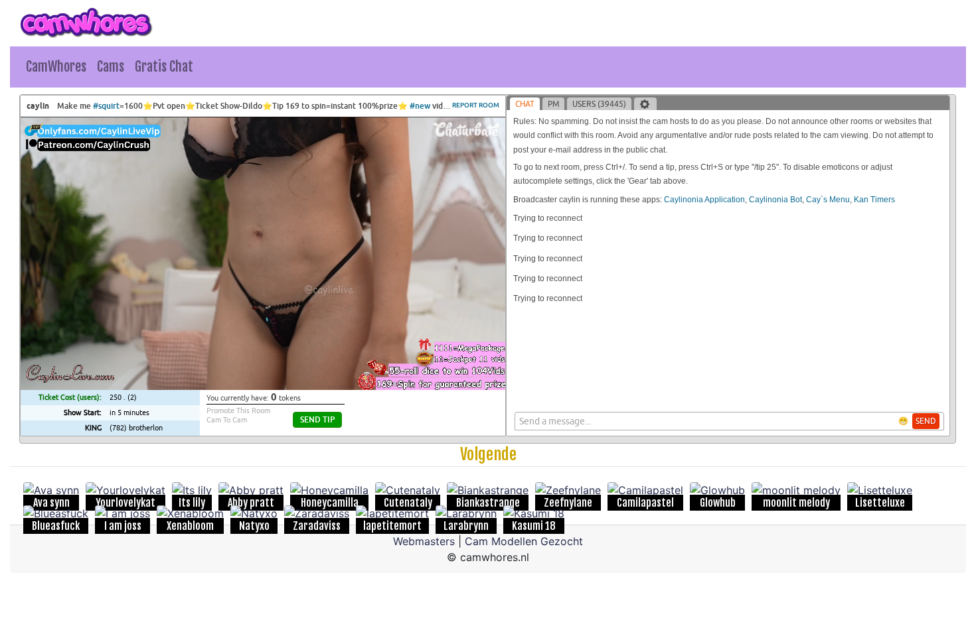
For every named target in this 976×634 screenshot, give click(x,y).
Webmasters (424, 541)
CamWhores (56, 66)
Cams (110, 66)
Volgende (488, 454)
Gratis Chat (164, 66)
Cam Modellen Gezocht (524, 541)
